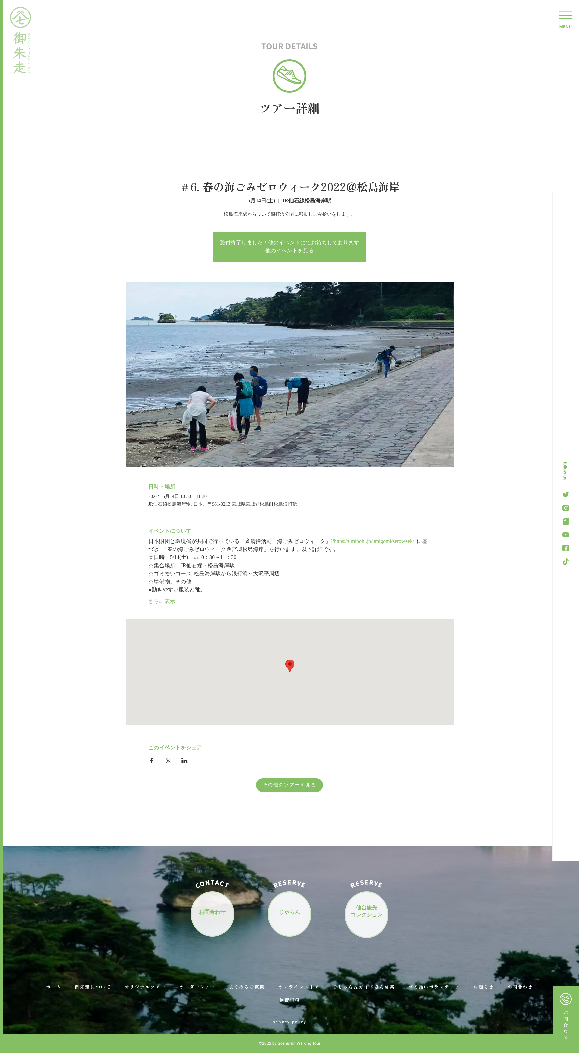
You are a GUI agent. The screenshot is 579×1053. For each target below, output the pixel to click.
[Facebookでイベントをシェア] (151, 760)
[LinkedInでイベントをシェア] (184, 760)
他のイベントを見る (289, 251)
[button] (566, 18)
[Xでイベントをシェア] (168, 760)
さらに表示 (161, 601)
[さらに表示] (566, 508)
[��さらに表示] (566, 495)
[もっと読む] (566, 1019)
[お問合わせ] (212, 913)
